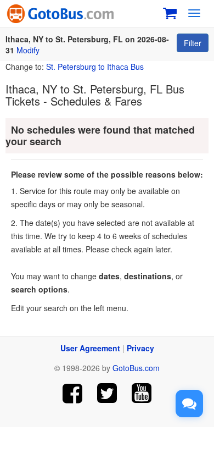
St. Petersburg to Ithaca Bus (95, 66)
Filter (192, 42)
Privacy (140, 348)
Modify (28, 50)
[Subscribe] (141, 393)
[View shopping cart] (170, 12)
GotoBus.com (136, 367)
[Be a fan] (73, 393)
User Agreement (90, 348)
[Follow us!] (107, 393)
